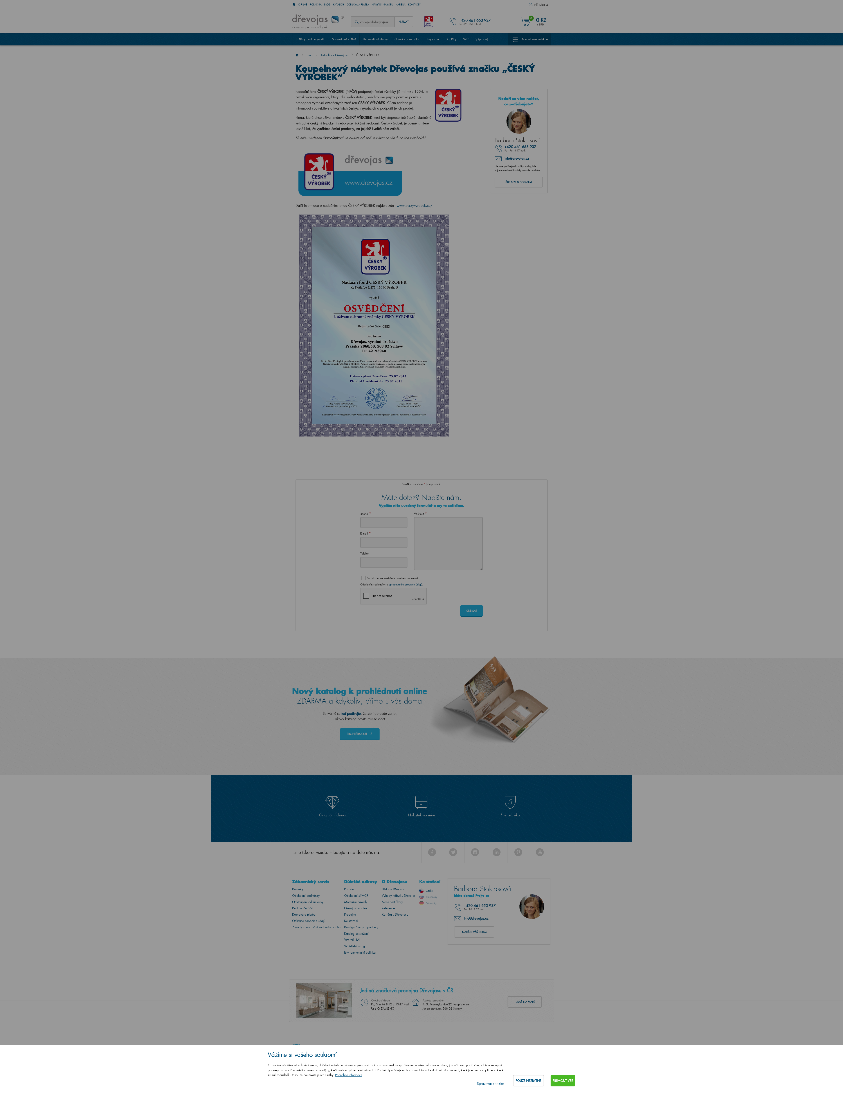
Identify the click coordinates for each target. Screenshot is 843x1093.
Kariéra (400, 4)
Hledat (404, 21)
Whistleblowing (354, 946)
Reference (388, 908)
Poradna (316, 4)
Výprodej (482, 39)
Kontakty (414, 4)
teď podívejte (351, 713)
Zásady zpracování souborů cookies (316, 927)
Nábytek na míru (382, 4)
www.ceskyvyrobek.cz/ (414, 205)
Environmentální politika (360, 952)
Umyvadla (432, 39)
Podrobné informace (348, 1075)
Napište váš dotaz (474, 932)
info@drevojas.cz (516, 158)
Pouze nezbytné (528, 1081)
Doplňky (451, 39)
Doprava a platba (358, 4)
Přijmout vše (563, 1081)
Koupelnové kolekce (534, 39)
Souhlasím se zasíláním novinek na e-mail (392, 578)
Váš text (419, 513)
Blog (327, 4)
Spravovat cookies (490, 1083)
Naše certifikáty (392, 902)
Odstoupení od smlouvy (307, 902)
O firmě (302, 4)
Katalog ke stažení (356, 933)
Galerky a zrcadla (406, 39)
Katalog (338, 4)
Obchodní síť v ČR (356, 895)
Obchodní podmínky (306, 895)
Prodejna (350, 914)
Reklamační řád (302, 908)
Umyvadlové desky (375, 39)
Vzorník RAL (352, 940)
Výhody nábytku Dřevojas (399, 895)
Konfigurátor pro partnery (361, 927)
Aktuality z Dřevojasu (334, 55)
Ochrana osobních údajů (308, 921)
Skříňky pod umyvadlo (310, 39)
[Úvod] (297, 55)
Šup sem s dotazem (519, 182)
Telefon (364, 553)
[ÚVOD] (293, 4)
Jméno (364, 513)
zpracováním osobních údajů (405, 584)
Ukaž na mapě (525, 1001)
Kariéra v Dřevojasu (395, 914)
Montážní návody (355, 902)
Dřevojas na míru (355, 908)
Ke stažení (351, 921)
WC (466, 39)
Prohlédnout (357, 734)
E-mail (364, 533)
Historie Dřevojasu (394, 889)
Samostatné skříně (344, 39)
